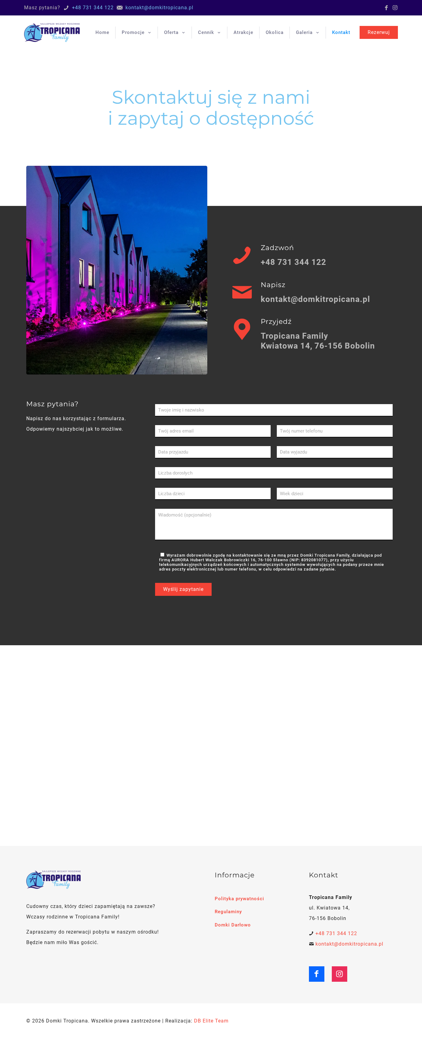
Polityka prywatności (239, 898)
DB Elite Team (211, 1021)
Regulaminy (228, 911)
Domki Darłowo (233, 925)
